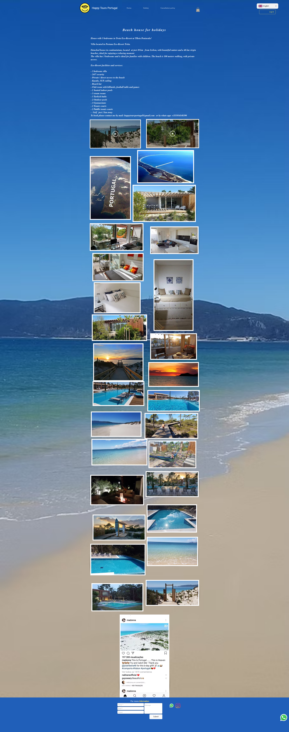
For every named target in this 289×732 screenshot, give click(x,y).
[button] (198, 9)
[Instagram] (178, 705)
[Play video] (115, 134)
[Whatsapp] (283, 717)
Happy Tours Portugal (104, 7)
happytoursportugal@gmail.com (139, 115)
